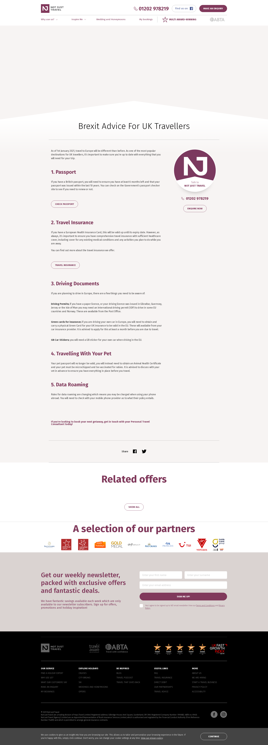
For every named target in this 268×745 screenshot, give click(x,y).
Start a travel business (204, 682)
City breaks (84, 678)
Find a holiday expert (52, 673)
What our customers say (54, 682)
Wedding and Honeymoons (110, 19)
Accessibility (198, 691)
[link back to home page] (52, 647)
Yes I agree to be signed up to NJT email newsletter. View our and (185, 606)
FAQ (156, 673)
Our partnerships (163, 687)
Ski (80, 682)
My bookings (146, 19)
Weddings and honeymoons (93, 687)
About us (196, 673)
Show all (134, 507)
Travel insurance (163, 678)
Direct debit (160, 682)
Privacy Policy (199, 687)
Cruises (83, 673)
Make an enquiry (49, 687)
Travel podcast (124, 678)
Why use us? (47, 678)
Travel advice (161, 691)
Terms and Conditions (205, 605)
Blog (118, 673)
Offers (82, 691)
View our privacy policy (152, 738)
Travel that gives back (128, 682)
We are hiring (199, 678)
